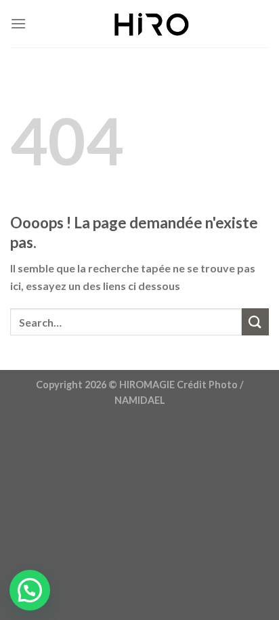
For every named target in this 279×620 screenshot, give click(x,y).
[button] (29, 590)
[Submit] (255, 321)
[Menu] (18, 23)
